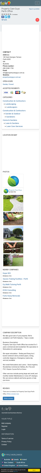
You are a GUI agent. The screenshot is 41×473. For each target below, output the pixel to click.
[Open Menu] (37, 3)
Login (3, 429)
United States (23, 465)
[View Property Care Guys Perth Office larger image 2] (13, 191)
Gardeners (10, 117)
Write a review (8, 398)
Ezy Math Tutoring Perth (12, 284)
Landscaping (10, 104)
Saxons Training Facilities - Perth (15, 279)
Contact (4, 445)
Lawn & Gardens (12, 123)
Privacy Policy (6, 442)
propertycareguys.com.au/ (12, 77)
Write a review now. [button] (13, 394)
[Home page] (5, 2)
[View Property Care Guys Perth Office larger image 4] (13, 218)
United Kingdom (9, 465)
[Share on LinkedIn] (9, 17)
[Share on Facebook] (2, 17)
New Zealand (8, 462)
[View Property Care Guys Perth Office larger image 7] (13, 260)
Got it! (34, 470)
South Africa (20, 462)
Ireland (24, 459)
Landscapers (11, 107)
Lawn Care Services (14, 126)
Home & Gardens (10, 120)
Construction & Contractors (14, 101)
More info (15, 471)
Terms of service (7, 438)
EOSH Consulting (9, 290)
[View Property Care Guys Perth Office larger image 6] (13, 248)
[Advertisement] (18, 38)
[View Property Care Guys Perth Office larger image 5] (13, 234)
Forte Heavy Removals (11, 296)
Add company (6, 423)
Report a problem (34, 9)
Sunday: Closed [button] (8, 84)
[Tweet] (6, 17)
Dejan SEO (7, 273)
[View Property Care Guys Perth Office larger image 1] (13, 181)
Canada (16, 459)
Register (4, 426)
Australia (7, 459)
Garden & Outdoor (12, 114)
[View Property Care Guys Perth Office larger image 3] (13, 203)
